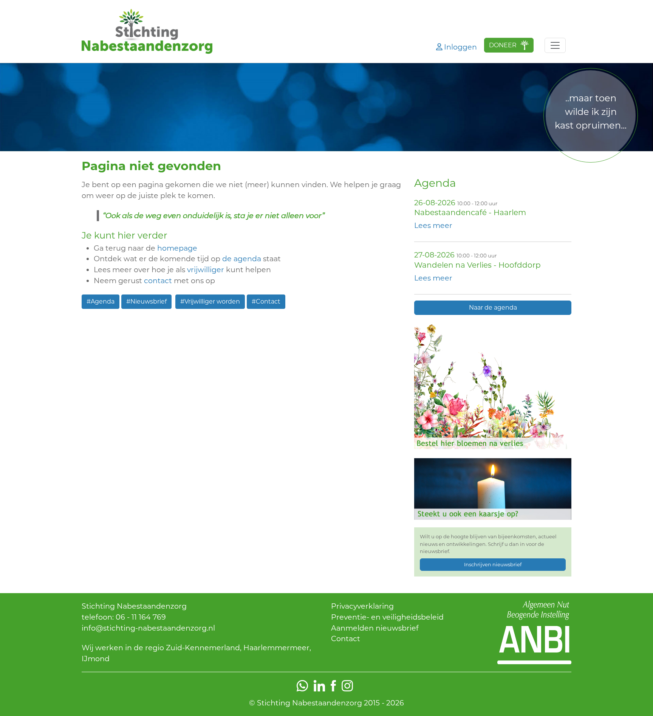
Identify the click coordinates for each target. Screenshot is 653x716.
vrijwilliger (205, 269)
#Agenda (101, 301)
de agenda (241, 258)
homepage (177, 248)
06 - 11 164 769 (141, 616)
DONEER (503, 45)
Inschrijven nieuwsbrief (492, 564)
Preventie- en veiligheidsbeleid (387, 616)
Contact (345, 638)
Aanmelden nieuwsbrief (375, 627)
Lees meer (433, 225)
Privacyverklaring (362, 606)
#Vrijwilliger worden (210, 301)
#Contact (266, 301)
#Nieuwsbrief (146, 301)
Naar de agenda (493, 307)
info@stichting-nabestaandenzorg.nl (148, 627)
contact (159, 280)
